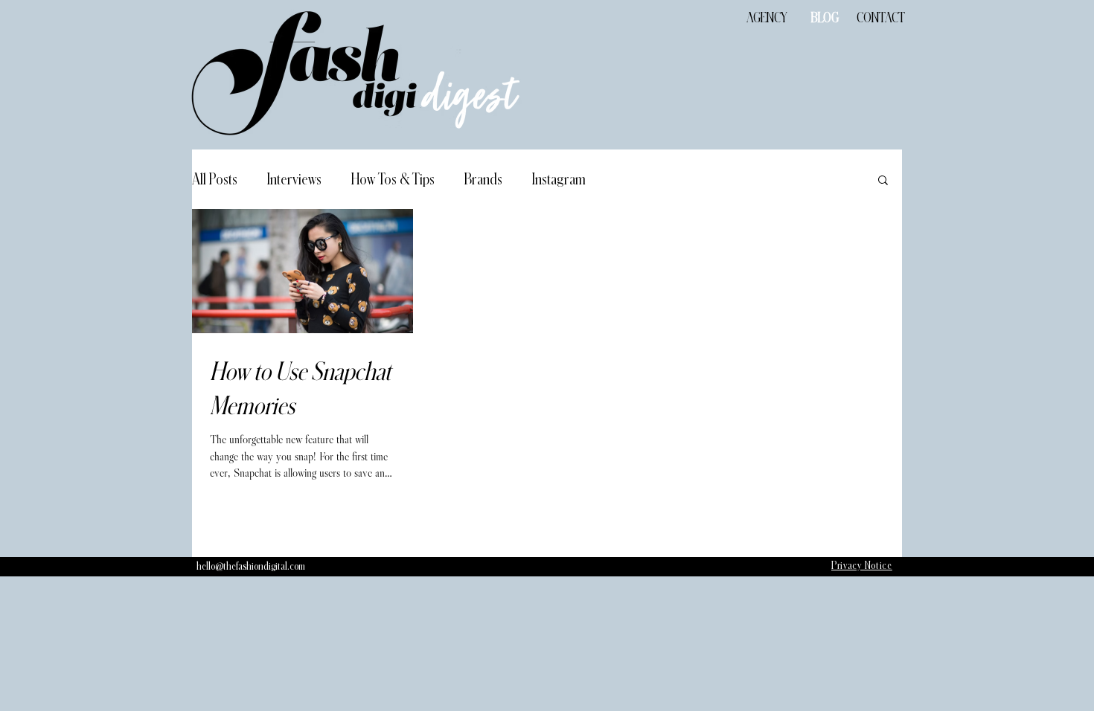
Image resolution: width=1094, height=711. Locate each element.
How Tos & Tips (393, 179)
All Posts (214, 179)
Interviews (294, 179)
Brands (483, 179)
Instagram (559, 179)
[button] (883, 181)
